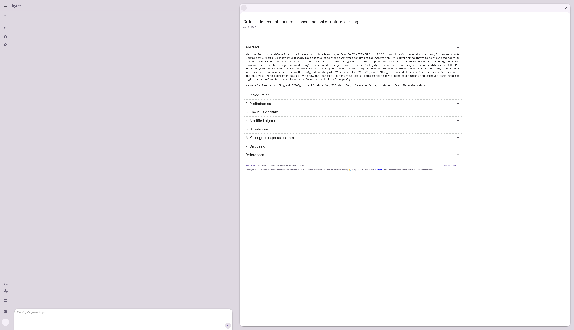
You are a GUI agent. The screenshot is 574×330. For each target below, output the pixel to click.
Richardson (443, 54)
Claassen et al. (284, 57)
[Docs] (5, 300)
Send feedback (450, 165)
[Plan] (5, 291)
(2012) (269, 57)
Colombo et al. (255, 57)
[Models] (5, 36)
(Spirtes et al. (410, 54)
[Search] (5, 15)
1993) (430, 54)
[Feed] (5, 28)
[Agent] (5, 45)
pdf (380, 170)
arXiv (377, 170)
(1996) (455, 54)
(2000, (423, 54)
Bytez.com (250, 165)
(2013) (298, 57)
